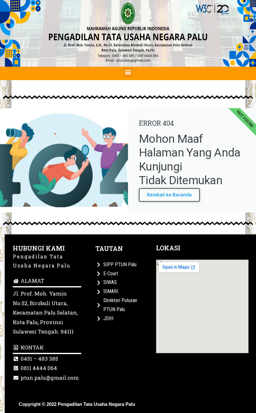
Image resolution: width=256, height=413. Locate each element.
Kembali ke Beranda (169, 195)
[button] (128, 72)
